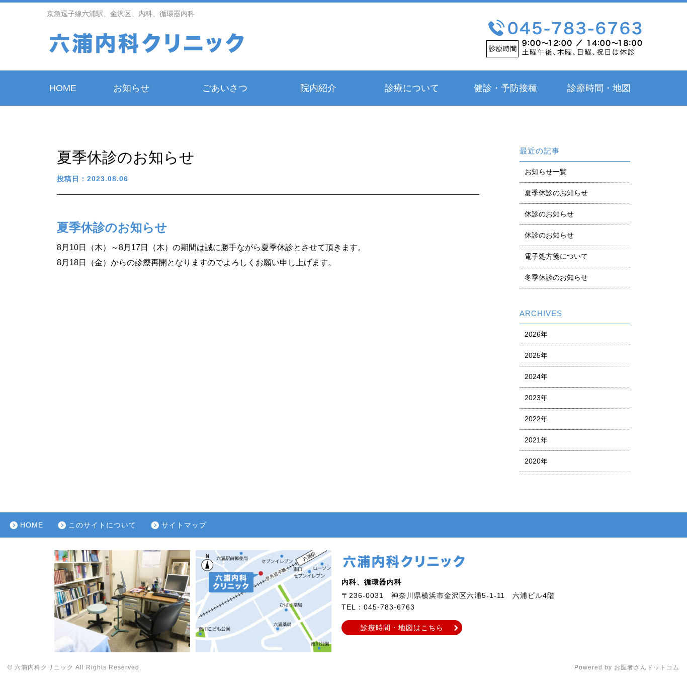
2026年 (536, 334)
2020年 (536, 461)
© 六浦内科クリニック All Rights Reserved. (74, 667)
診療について (412, 88)
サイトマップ (184, 525)
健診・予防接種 (505, 88)
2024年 (536, 376)
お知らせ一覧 (546, 172)
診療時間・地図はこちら (402, 628)
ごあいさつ (224, 88)
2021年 (536, 440)
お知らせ (131, 88)
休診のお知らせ (549, 214)
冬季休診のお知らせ (556, 277)
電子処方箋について (556, 256)
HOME (62, 88)
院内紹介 (318, 88)
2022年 (536, 419)
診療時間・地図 (599, 88)
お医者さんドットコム (646, 667)
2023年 (536, 398)
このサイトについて (102, 525)
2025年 (536, 355)
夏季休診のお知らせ (556, 193)
